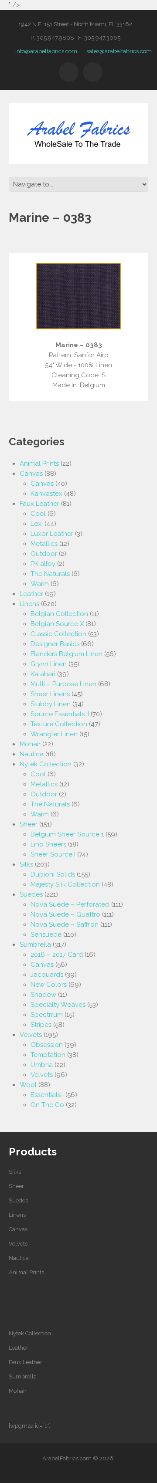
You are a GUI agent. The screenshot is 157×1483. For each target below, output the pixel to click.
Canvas (31, 473)
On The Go (47, 1105)
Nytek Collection (46, 764)
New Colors (49, 985)
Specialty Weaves (58, 1005)
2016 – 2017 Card (57, 954)
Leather (31, 594)
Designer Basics (55, 644)
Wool (28, 1085)
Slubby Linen (51, 704)
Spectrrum (47, 1015)
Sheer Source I (53, 854)
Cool (38, 514)
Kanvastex (46, 494)
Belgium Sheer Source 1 (67, 834)
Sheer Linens (50, 694)
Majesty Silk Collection (65, 884)
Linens (29, 604)
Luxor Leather (52, 534)
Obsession (47, 1045)
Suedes (31, 894)
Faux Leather (39, 504)
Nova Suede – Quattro (65, 914)
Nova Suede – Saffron (65, 924)
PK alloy (43, 564)
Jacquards (47, 975)
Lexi (37, 524)
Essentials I (47, 1095)
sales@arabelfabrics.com (119, 51)
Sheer (29, 824)
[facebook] (92, 72)
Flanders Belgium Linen (66, 654)
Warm (40, 584)
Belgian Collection (59, 614)
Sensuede (46, 934)
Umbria (42, 1065)
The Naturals (50, 574)
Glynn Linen (49, 664)
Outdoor (44, 554)
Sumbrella (35, 944)
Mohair (30, 744)
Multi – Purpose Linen (63, 684)
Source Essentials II (60, 714)
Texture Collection (59, 724)
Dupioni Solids (53, 874)
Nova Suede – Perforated (70, 904)
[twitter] (68, 72)
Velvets (31, 1035)
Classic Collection (58, 634)
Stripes (41, 1025)
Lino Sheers (48, 844)
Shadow (43, 995)
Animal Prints (39, 463)
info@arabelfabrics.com (46, 51)
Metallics (44, 544)
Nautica (32, 754)
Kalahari (43, 674)
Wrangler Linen (54, 734)
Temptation (48, 1055)
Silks (26, 864)
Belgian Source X (57, 624)
